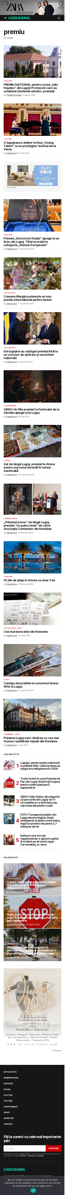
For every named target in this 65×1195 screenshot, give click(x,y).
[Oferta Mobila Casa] (32, 175)
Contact (8, 1124)
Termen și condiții (35, 1156)
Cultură (8, 139)
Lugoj (19, 628)
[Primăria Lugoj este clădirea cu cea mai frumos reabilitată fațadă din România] (32, 715)
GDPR (22, 1156)
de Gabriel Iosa (13, 957)
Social (8, 460)
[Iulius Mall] (32, 7)
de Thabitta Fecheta (16, 892)
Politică (8, 1095)
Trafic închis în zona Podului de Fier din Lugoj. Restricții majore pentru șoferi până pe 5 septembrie (40, 783)
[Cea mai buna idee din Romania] (32, 609)
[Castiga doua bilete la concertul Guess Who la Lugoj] (32, 660)
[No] (61, 1185)
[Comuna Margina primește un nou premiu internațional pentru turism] (32, 273)
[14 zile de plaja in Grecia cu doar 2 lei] (32, 557)
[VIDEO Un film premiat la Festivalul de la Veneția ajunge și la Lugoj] (32, 386)
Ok (33, 1190)
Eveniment (9, 734)
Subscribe (53, 1148)
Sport (7, 1112)
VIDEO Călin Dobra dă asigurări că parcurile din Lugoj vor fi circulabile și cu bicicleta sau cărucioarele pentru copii (40, 801)
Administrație (11, 518)
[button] (5, 18)
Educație (8, 81)
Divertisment (10, 406)
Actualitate (10, 293)
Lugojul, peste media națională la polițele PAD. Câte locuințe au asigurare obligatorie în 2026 (40, 765)
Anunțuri (8, 1118)
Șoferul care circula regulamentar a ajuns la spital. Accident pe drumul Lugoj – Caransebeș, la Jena (39, 840)
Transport (13, 911)
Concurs (8, 576)
